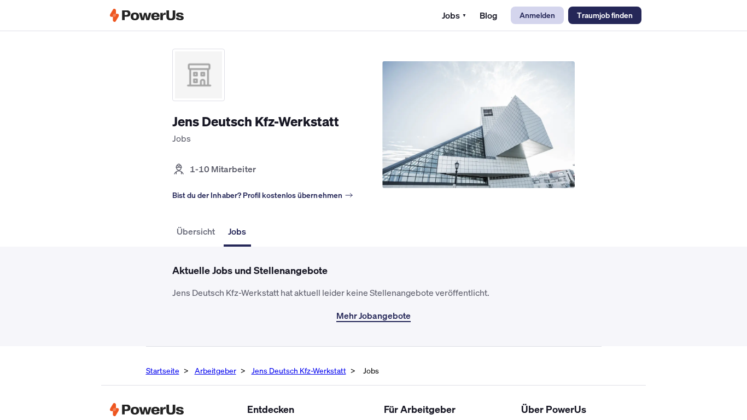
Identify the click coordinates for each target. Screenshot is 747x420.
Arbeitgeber (215, 370)
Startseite (162, 370)
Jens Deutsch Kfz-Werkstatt (299, 370)
